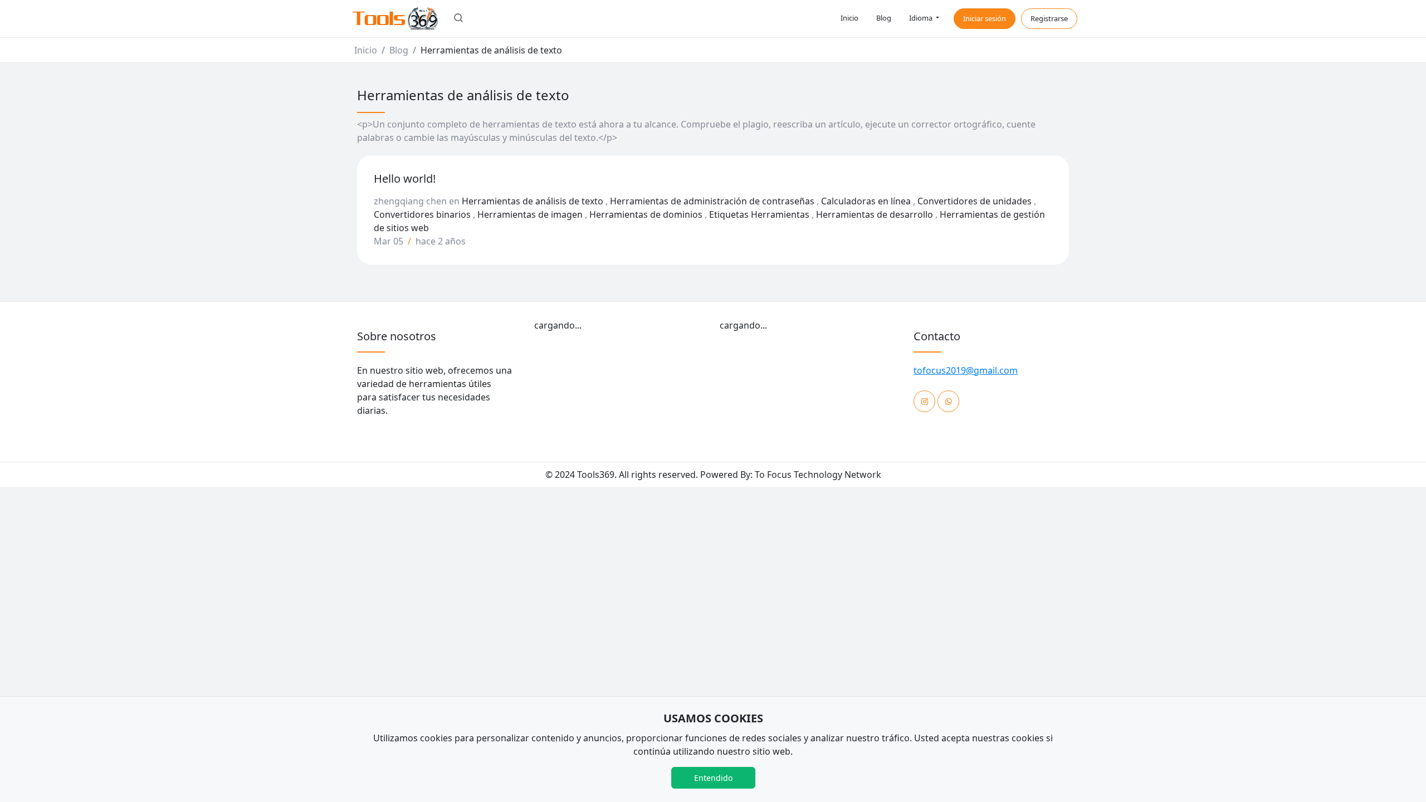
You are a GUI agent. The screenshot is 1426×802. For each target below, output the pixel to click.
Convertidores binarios (422, 214)
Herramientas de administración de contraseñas (712, 201)
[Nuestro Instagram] (924, 401)
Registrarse (1049, 18)
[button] (458, 19)
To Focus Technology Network (818, 474)
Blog (883, 18)
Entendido (713, 777)
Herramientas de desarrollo (874, 214)
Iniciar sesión (984, 18)
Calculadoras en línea (866, 201)
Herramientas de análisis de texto (532, 201)
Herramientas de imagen (530, 214)
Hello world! (405, 178)
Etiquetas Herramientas (759, 214)
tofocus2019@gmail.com (966, 370)
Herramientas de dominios (645, 214)
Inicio (849, 18)
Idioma (921, 18)
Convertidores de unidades (974, 201)
